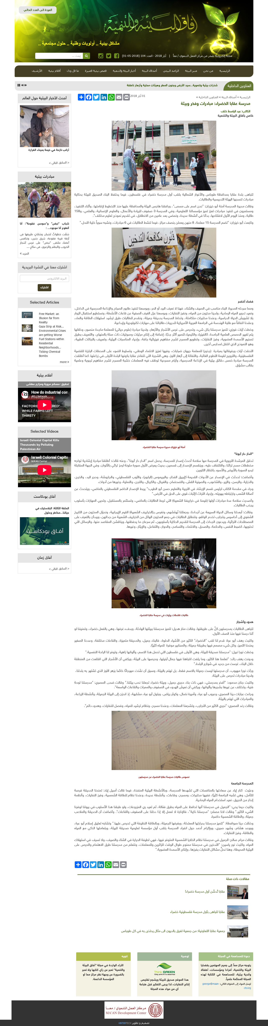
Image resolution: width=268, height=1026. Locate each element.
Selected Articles (44, 302)
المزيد (25, 254)
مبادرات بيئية (44, 177)
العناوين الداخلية (208, 97)
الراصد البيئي (171, 71)
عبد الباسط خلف (231, 111)
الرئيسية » (243, 97)
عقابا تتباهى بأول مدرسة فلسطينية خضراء (197, 912)
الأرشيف (37, 71)
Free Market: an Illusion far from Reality (49, 318)
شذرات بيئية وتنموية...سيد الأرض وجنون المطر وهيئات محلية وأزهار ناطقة (172, 85)
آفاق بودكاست (44, 497)
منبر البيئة (191, 71)
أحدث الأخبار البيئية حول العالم (44, 98)
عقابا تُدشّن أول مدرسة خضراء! (205, 892)
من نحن (208, 71)
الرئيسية (224, 71)
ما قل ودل (73, 71)
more (63, 362)
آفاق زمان (44, 558)
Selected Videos (44, 431)
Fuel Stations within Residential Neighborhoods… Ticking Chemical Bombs (51, 347)
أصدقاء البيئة (149, 71)
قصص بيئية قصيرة (96, 71)
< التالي (53, 163)
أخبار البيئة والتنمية (124, 71)
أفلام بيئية (54, 71)
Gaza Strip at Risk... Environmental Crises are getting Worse (52, 330)
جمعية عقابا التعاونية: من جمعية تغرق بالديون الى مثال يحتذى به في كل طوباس (173, 931)
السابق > (64, 162)
